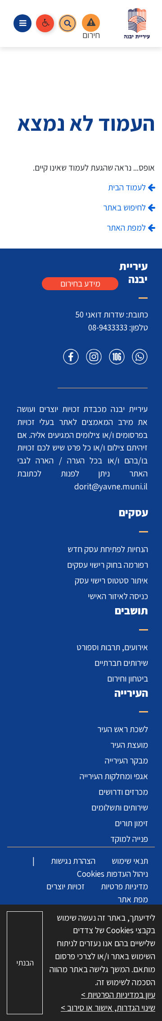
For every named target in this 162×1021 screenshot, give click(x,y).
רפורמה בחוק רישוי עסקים (107, 565)
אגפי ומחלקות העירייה (114, 776)
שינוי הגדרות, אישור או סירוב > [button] (108, 1007)
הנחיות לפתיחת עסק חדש (108, 549)
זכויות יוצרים (65, 886)
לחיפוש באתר (125, 207)
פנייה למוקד (129, 839)
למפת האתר (127, 227)
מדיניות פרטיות (124, 886)
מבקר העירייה (126, 760)
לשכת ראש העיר (122, 729)
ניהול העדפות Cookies (112, 873)
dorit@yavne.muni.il (111, 486)
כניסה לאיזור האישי (118, 596)
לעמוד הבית (128, 187)
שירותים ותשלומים (119, 807)
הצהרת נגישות (73, 861)
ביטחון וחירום (127, 678)
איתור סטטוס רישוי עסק (111, 580)
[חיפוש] (67, 23)
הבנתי (25, 962)
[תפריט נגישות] (45, 23)
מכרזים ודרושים (123, 792)
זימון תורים (131, 823)
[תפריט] (23, 23)
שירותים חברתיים (121, 663)
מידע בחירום (80, 283)
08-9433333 (107, 327)
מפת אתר (132, 899)
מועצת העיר (129, 745)
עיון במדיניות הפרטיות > (118, 994)
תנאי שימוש (130, 861)
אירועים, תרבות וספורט (112, 647)
